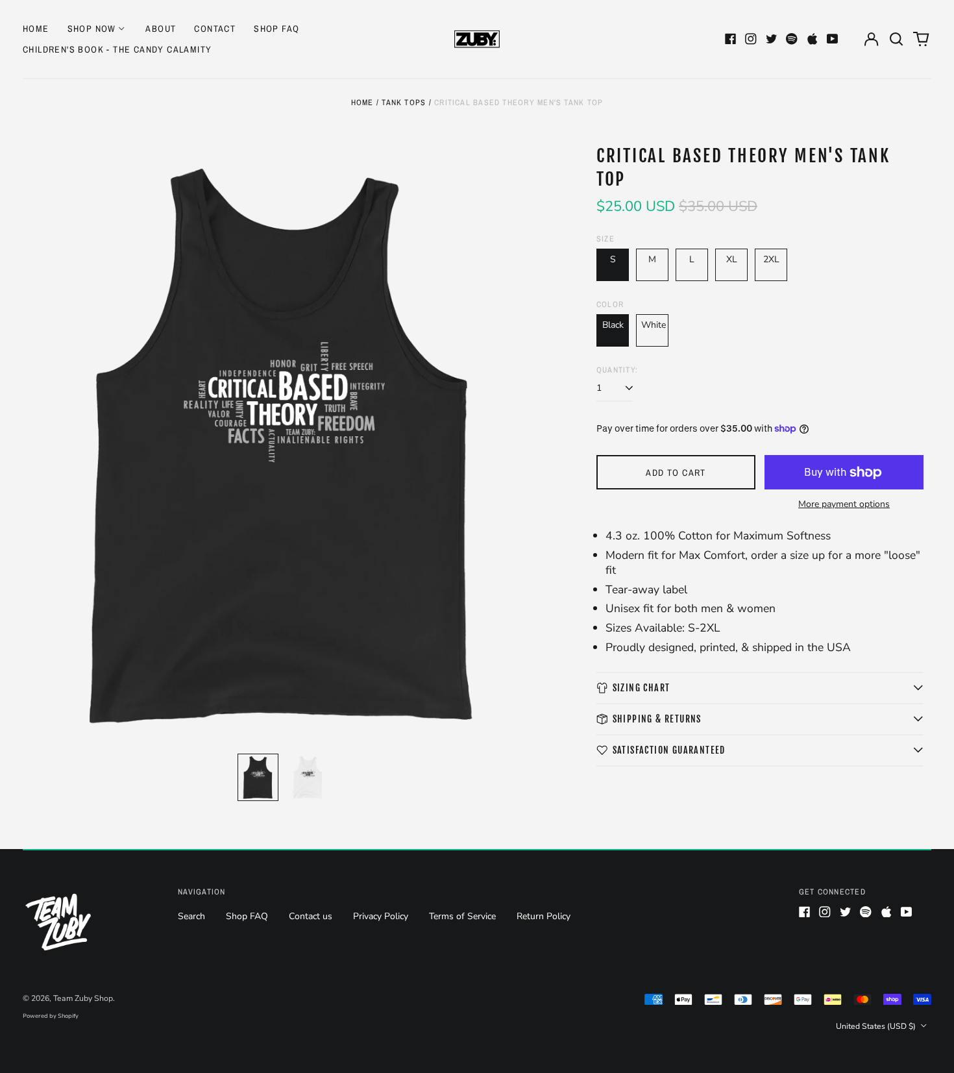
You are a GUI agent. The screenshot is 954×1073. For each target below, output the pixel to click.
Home (36, 28)
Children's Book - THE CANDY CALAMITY (117, 49)
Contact (215, 28)
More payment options (844, 504)
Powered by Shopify (51, 1016)
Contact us (310, 916)
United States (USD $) (877, 1026)
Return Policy (543, 916)
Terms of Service (462, 916)
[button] (896, 39)
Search (191, 916)
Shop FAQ (276, 28)
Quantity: (617, 370)
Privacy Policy (380, 916)
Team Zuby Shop (83, 998)
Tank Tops (404, 102)
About (160, 28)
